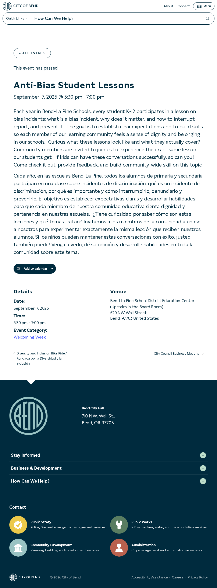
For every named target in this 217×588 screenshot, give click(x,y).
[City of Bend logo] (21, 6)
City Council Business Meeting (176, 353)
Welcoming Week (30, 337)
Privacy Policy (198, 577)
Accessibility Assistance (149, 577)
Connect (183, 6)
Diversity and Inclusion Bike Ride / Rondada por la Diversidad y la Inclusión (42, 358)
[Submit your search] (207, 18)
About (168, 6)
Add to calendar (35, 268)
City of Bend (71, 577)
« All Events (32, 53)
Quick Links (15, 18)
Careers (178, 577)
